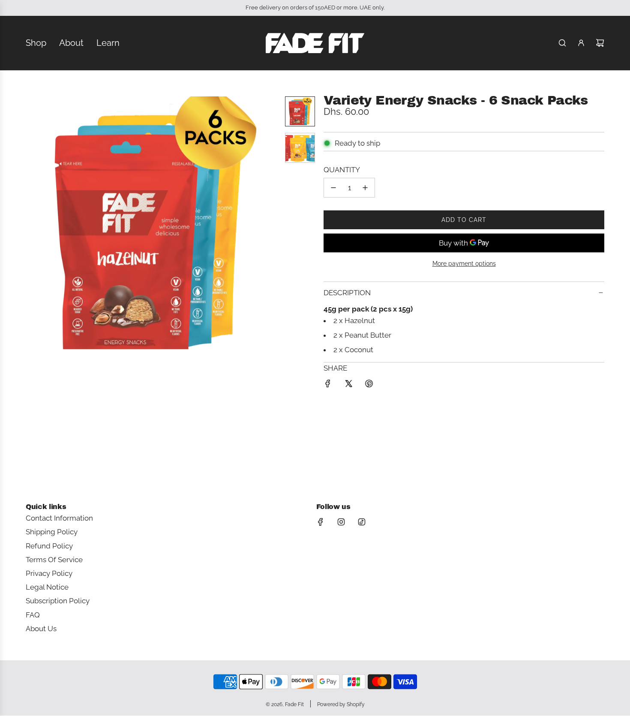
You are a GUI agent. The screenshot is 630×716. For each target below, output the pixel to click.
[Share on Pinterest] (369, 385)
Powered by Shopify (341, 704)
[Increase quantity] (365, 187)
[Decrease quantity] (333, 187)
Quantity (342, 169)
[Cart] (600, 42)
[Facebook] (320, 521)
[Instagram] (341, 521)
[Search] (562, 42)
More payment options (464, 263)
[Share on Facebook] (327, 385)
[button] (32, 223)
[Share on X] (348, 385)
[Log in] (581, 42)
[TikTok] (361, 521)
